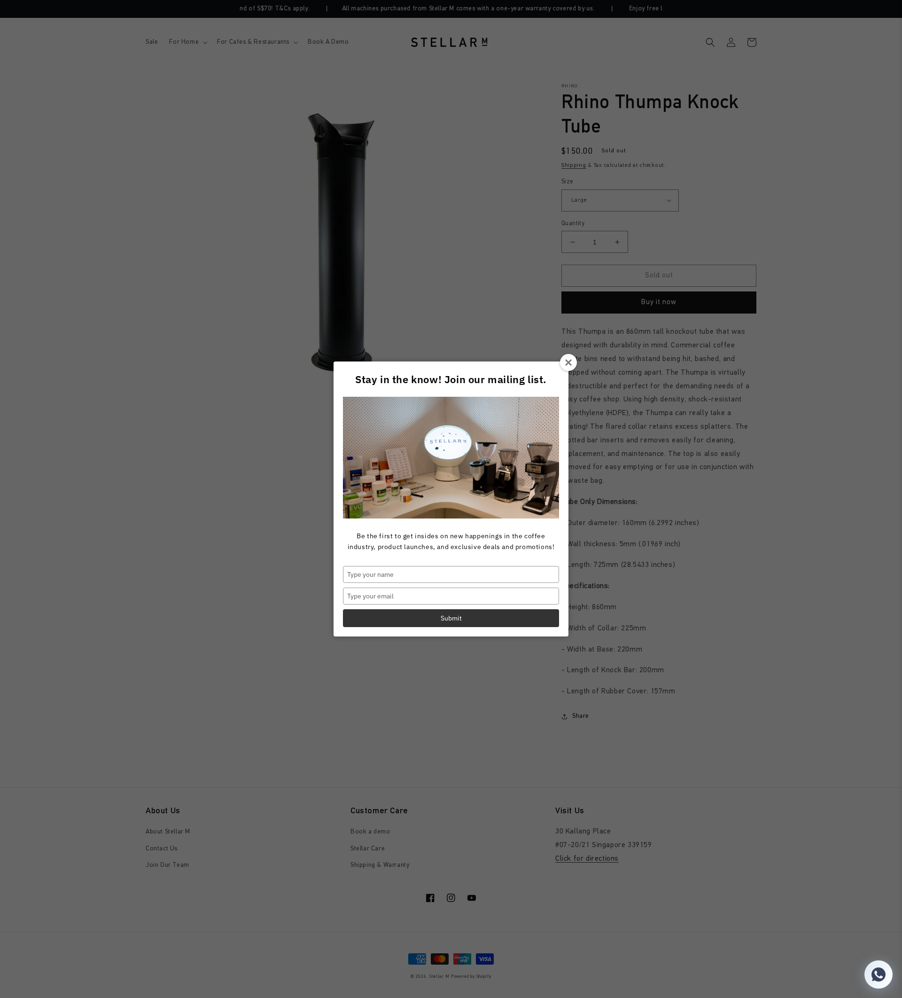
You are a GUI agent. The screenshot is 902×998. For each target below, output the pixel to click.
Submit (451, 618)
